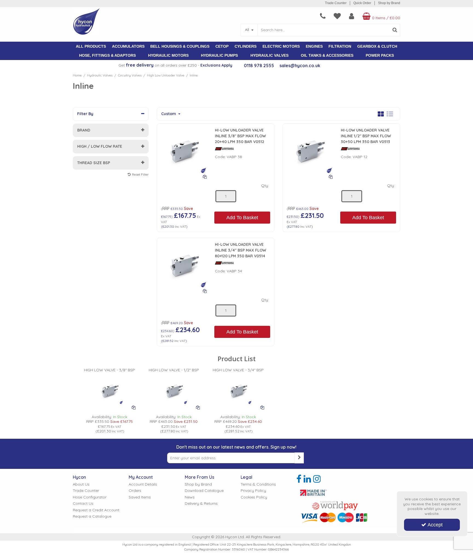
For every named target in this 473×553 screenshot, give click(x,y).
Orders (135, 490)
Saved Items (140, 497)
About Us (81, 484)
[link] (298, 479)
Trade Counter (336, 3)
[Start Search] (395, 30)
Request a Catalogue (92, 516)
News (190, 497)
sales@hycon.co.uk (299, 65)
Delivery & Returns (201, 503)
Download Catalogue (204, 490)
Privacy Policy (253, 490)
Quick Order (362, 3)
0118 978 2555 (259, 65)
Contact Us (83, 503)
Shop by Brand (389, 3)
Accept (435, 525)
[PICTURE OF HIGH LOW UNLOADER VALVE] (184, 149)
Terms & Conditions (258, 484)
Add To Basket (242, 217)
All (247, 29)
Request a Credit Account (96, 510)
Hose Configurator (89, 497)
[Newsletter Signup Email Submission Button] (299, 457)
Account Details (143, 484)
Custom (169, 114)
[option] (109, 401)
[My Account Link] (352, 16)
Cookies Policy (254, 497)
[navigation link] (323, 16)
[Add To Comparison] (205, 176)
